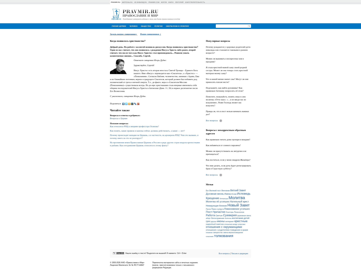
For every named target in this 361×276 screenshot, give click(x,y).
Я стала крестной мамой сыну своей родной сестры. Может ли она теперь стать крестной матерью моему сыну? (227, 70)
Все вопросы (212, 120)
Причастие (219, 212)
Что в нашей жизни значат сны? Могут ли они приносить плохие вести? (227, 80)
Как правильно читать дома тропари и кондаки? (228, 139)
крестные (240, 221)
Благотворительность (195, 2)
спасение (209, 236)
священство (218, 232)
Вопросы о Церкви (118, 118)
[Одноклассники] (129, 104)
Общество (146, 26)
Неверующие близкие (216, 205)
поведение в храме (239, 230)
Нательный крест (239, 201)
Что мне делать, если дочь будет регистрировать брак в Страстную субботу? (228, 167)
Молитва (237, 197)
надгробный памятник (215, 224)
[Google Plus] (138, 104)
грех (208, 221)
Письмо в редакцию (239, 253)
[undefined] (118, 253)
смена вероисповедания (233, 233)
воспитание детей (240, 218)
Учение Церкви (119, 26)
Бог (207, 191)
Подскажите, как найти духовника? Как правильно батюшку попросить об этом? (225, 89)
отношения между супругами (234, 224)
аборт (208, 218)
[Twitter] (126, 104)
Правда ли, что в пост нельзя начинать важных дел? (227, 113)
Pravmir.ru (115, 2)
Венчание (226, 191)
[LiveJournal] (135, 104)
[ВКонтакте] (123, 104)
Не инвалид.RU (140, 2)
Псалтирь (230, 212)
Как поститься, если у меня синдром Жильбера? (228, 159)
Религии (158, 26)
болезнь (228, 218)
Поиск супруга (217, 209)
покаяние (209, 232)
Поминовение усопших (237, 208)
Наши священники (150, 34)
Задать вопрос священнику (123, 34)
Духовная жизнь (215, 193)
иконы (221, 221)
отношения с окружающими (224, 226)
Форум (164, 2)
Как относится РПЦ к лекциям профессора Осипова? (134, 126)
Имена (227, 194)
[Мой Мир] (132, 104)
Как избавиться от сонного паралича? (223, 145)
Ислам (233, 194)
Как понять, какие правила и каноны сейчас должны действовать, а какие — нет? (147, 130)
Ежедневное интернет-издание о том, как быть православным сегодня (151, 19)
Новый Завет (238, 205)
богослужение (217, 218)
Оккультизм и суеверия (177, 26)
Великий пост (215, 191)
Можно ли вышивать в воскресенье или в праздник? (225, 60)
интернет (229, 221)
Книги (170, 2)
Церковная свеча (244, 216)
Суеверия (230, 215)
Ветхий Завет (238, 190)
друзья (213, 222)
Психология (239, 212)
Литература (224, 198)
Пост (209, 211)
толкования (223, 236)
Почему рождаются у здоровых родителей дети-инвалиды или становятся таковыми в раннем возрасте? (228, 49)
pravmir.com (153, 2)
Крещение (212, 198)
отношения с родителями (218, 230)
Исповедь (243, 193)
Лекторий (179, 2)
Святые (219, 215)
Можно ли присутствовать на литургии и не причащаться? (226, 152)
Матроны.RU (127, 2)
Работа (210, 215)
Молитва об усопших (217, 201)
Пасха (208, 209)
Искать (249, 26)
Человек (133, 26)
